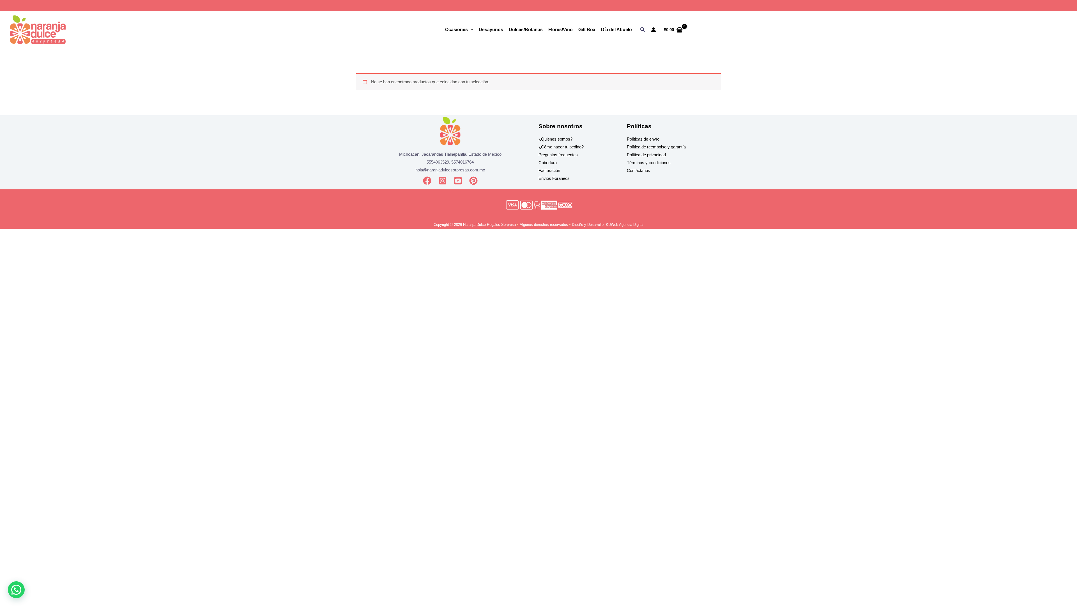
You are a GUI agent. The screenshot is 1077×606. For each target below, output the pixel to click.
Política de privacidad (646, 154)
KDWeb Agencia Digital (624, 224)
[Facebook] (427, 180)
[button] (642, 29)
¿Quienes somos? (555, 139)
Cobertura (547, 162)
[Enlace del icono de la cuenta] (653, 29)
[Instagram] (442, 180)
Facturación (549, 170)
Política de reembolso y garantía (656, 146)
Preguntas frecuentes (558, 154)
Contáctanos (638, 170)
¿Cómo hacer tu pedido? (561, 146)
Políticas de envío (643, 139)
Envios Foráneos (554, 178)
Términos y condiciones (649, 162)
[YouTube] (458, 180)
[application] (470, 30)
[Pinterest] (473, 180)
